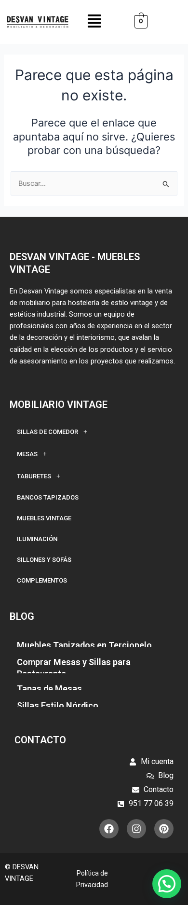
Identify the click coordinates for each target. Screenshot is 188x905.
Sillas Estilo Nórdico (57, 705)
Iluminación (37, 539)
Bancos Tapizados (48, 497)
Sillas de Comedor (47, 431)
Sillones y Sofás (44, 559)
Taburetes (34, 476)
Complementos (42, 580)
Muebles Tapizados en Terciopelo (84, 645)
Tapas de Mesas (49, 688)
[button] (94, 22)
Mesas (27, 454)
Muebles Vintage (44, 518)
